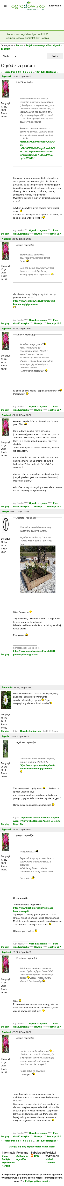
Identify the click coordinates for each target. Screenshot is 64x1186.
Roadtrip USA (54, 233)
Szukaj (55, 56)
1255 (43, 71)
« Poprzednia (8, 71)
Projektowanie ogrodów (38, 45)
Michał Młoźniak (50, 1160)
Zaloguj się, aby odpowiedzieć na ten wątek (32, 1146)
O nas (5, 1155)
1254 (37, 71)
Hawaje (38, 233)
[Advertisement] (32, 21)
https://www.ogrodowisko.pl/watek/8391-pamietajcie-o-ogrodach (34, 652)
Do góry (5, 233)
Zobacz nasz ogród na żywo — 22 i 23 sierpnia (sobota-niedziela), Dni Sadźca (27, 36)
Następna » (52, 71)
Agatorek (6, 76)
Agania (5, 736)
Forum (19, 45)
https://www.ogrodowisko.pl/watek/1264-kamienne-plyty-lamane (34, 302)
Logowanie (55, 5)
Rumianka (7, 687)
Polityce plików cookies (37, 1181)
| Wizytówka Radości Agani (34, 820)
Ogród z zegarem (38, 230)
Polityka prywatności (8, 1160)
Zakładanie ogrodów (22, 1157)
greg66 (5, 511)
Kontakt (6, 1165)
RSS (36, 1156)
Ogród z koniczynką (30, 731)
